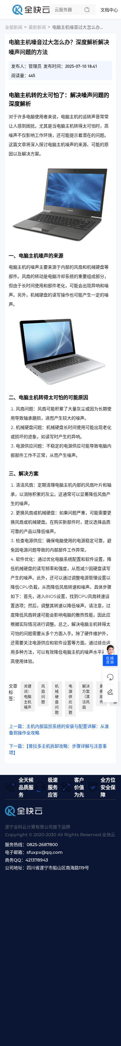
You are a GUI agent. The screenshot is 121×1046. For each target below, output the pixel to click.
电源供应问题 (70, 699)
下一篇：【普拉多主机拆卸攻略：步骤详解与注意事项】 (58, 749)
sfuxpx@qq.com (45, 852)
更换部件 (101, 694)
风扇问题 (43, 694)
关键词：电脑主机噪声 (27, 697)
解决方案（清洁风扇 (86, 697)
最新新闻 (37, 27)
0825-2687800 (42, 844)
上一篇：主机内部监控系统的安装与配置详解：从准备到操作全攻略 (59, 730)
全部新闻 (13, 27)
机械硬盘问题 (57, 699)
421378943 (36, 860)
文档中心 (109, 10)
